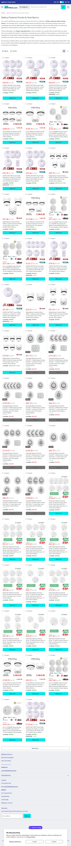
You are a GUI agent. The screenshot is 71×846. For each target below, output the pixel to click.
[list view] (68, 51)
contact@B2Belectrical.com (8, 770)
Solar (67, 840)
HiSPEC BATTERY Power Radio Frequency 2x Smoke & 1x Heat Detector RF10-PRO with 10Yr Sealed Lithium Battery (35, 88)
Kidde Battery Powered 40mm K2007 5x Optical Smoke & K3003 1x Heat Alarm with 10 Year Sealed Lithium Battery (12, 361)
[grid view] (64, 51)
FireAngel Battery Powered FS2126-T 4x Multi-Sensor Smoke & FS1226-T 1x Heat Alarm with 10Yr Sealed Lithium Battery (35, 503)
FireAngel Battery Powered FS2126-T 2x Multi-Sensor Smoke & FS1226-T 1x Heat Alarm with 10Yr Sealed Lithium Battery (58, 408)
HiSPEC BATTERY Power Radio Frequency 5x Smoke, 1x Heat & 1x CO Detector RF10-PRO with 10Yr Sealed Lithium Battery (35, 268)
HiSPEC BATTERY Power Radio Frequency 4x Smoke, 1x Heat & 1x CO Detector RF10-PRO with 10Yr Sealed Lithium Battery (35, 729)
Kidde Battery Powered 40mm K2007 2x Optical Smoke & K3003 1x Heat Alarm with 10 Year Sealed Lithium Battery (12, 224)
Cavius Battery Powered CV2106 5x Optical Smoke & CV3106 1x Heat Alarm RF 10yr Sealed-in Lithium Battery (12, 134)
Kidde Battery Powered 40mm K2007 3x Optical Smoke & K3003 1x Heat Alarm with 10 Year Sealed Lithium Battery (58, 314)
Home (3, 13)
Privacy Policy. (31, 837)
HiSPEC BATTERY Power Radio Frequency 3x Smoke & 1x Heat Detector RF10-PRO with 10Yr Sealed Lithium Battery (58, 88)
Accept (35, 841)
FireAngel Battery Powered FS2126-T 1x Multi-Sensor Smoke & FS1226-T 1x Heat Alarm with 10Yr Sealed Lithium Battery (58, 456)
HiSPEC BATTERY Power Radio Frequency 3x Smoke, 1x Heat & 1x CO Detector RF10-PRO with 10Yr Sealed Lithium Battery (12, 178)
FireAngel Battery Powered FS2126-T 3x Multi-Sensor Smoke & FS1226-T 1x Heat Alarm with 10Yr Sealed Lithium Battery (12, 503)
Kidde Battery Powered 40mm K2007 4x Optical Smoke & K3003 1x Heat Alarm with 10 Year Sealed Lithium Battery (58, 178)
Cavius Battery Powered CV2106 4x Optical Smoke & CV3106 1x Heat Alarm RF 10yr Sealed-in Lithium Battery (35, 224)
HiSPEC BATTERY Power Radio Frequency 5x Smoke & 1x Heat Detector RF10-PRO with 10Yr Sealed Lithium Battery (12, 88)
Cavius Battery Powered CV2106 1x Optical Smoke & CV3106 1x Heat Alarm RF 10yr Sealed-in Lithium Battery (35, 685)
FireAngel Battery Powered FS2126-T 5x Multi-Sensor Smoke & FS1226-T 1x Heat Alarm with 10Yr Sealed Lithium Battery (35, 456)
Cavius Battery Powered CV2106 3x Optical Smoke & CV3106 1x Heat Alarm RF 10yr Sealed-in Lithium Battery (12, 685)
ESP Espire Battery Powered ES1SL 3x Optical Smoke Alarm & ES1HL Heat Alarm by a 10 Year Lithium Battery (12, 641)
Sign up (27, 816)
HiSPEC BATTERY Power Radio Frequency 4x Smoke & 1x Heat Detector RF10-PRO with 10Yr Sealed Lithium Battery (35, 178)
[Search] (63, 7)
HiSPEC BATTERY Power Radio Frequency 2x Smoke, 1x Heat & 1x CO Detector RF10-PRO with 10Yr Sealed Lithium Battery (58, 268)
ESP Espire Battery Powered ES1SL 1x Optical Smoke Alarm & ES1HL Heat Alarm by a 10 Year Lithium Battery (58, 641)
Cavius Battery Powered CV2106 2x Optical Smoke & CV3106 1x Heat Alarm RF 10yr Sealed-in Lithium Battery (35, 134)
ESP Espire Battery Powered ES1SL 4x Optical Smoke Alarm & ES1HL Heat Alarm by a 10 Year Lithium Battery (58, 595)
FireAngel (28, 367)
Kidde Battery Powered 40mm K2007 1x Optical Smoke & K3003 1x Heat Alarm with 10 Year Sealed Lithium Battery (35, 314)
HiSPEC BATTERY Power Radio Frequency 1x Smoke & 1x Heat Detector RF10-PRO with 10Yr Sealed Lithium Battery (12, 314)
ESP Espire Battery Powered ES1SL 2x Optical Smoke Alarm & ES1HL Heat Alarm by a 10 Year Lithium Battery (35, 641)
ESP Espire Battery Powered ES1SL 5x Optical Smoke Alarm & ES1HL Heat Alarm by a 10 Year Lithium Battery (12, 595)
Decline (54, 841)
